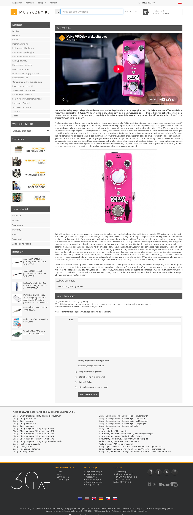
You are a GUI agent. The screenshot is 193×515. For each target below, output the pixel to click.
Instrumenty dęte (20, 43)
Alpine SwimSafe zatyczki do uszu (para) (35, 320)
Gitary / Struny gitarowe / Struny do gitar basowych (122, 418)
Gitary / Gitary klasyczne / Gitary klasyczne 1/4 (33, 431)
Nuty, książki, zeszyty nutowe (25, 73)
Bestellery (16, 229)
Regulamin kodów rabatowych (94, 475)
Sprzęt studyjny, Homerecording (26, 98)
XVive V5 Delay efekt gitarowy (69, 286)
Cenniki (15, 234)
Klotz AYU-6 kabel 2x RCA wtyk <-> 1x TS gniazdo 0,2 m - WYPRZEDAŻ (35, 285)
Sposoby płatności (94, 482)
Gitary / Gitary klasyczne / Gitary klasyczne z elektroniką (37, 441)
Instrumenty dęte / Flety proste (113, 431)
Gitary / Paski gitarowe (23, 446)
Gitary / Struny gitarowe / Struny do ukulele (118, 426)
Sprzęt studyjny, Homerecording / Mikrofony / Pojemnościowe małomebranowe (135, 451)
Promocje (16, 215)
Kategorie (17, 24)
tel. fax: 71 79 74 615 (125, 476)
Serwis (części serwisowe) (23, 90)
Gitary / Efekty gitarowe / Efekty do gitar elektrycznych (37, 415)
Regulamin (17, 2)
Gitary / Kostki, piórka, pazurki (26, 444)
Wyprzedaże (17, 225)
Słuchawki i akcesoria (21, 107)
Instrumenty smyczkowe (23, 56)
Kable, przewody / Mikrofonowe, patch (116, 444)
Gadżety (16, 35)
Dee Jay (15, 31)
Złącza (15, 115)
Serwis (59, 474)
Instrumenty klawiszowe (23, 48)
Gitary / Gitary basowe (23, 421)
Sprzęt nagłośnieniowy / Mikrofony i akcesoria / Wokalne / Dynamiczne (130, 446)
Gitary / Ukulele (105, 428)
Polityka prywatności (121, 511)
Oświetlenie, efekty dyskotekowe (27, 81)
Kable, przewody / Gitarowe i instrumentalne (119, 441)
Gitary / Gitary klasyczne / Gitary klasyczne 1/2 (33, 428)
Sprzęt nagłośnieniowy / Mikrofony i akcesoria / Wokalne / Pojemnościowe (132, 448)
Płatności (29, 2)
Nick (71, 319)
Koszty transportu (94, 479)
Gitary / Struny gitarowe (23, 451)
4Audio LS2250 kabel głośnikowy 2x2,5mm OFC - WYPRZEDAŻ (35, 273)
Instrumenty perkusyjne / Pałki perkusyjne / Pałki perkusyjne (126, 433)
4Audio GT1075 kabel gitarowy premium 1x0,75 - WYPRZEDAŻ (35, 262)
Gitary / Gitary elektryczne (24, 423)
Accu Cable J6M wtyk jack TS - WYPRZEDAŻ (35, 308)
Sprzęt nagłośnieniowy (22, 94)
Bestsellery (17, 251)
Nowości (16, 220)
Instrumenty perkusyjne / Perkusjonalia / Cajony (120, 436)
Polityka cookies (139, 511)
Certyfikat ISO (63, 477)
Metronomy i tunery (21, 69)
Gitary (15, 39)
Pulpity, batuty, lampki (22, 86)
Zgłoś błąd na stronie (21, 243)
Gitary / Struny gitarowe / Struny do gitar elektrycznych (123, 421)
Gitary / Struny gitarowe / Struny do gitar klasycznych (122, 423)
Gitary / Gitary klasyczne (23, 426)
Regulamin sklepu (94, 471)
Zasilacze (16, 111)
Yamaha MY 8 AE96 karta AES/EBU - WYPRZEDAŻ (34, 332)
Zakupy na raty (92, 484)
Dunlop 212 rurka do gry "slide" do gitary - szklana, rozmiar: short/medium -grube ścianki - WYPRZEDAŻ (35, 298)
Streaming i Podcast (21, 103)
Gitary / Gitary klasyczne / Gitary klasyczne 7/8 (33, 438)
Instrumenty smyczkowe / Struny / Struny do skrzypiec (123, 438)
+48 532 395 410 (148, 2)
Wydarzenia (17, 239)
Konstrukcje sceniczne (22, 65)
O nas (59, 471)
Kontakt (53, 2)
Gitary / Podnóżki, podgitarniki (26, 448)
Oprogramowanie (20, 77)
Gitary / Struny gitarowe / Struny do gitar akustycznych (123, 415)
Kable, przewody (19, 60)
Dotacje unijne (63, 479)
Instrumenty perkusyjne (23, 52)
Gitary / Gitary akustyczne (24, 418)
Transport (41, 2)
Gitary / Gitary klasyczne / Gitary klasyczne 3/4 (33, 433)
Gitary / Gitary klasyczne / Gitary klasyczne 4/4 (33, 436)
